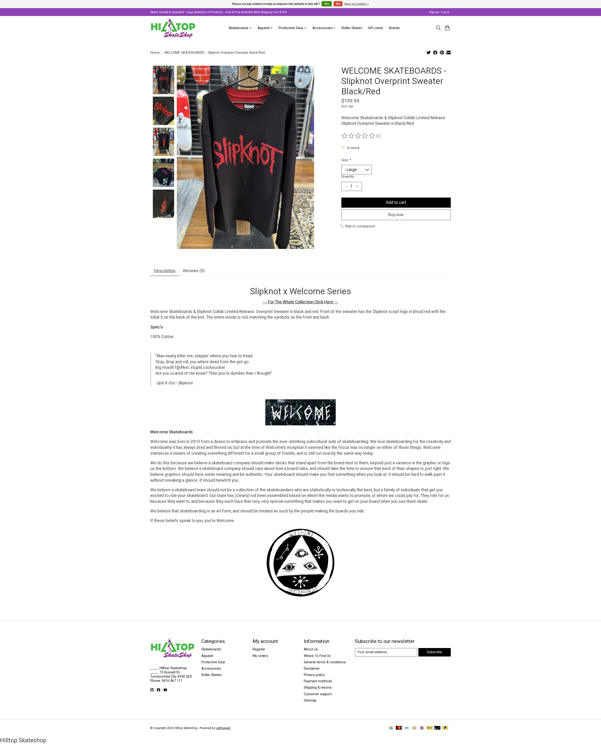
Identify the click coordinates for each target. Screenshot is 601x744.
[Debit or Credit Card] (437, 728)
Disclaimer (312, 668)
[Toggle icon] (438, 28)
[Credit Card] (391, 728)
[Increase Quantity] (357, 186)
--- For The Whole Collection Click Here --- (300, 302)
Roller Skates (351, 28)
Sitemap (310, 700)
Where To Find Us (317, 656)
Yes (326, 4)
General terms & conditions (325, 662)
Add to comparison (360, 226)
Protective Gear (213, 662)
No (338, 4)
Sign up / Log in (439, 12)
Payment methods (318, 681)
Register (259, 649)
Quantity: (348, 176)
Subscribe (434, 652)
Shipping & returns (318, 687)
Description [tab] (164, 270)
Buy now (396, 214)
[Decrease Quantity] (346, 186)
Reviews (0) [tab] (194, 270)
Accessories (211, 668)
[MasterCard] (399, 728)
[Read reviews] (358, 136)
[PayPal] (430, 728)
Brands (394, 28)
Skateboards (211, 649)
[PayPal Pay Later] (445, 728)
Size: (346, 160)
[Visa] (407, 728)
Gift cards (375, 28)
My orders (260, 656)
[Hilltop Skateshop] (173, 28)
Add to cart (396, 202)
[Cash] (414, 728)
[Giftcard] (422, 728)
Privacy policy (314, 675)
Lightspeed (223, 728)
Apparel (207, 656)
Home (155, 52)
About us (311, 649)
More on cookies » (356, 4)
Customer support (318, 694)
